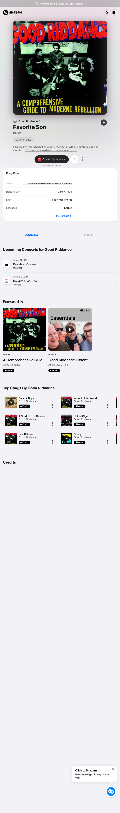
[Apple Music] (8, 370)
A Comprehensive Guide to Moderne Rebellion (51, 150)
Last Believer (26, 434)
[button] (117, 3)
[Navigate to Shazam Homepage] (12, 12)
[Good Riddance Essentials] (70, 340)
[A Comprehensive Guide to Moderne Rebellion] (24, 340)
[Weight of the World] (66, 402)
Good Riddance (27, 401)
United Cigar (81, 416)
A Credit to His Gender (32, 416)
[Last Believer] (11, 438)
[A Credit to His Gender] (11, 420)
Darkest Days (26, 398)
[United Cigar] (66, 420)
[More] (52, 406)
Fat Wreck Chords (75, 146)
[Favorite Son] (104, 122)
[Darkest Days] (11, 402)
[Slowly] (66, 438)
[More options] (82, 159)
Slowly (77, 434)
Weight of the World (85, 398)
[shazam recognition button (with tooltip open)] (111, 791)
